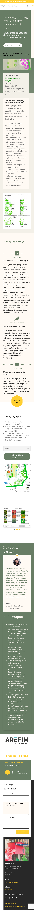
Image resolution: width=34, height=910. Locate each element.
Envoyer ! (22, 832)
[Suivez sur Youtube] (12, 897)
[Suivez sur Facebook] (5, 897)
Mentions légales (10, 903)
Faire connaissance (21, 772)
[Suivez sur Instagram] (9, 897)
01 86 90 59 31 (8, 890)
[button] (14, 529)
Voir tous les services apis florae (12, 54)
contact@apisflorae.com (11, 882)
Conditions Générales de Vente (15, 906)
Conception (12, 45)
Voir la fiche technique (17, 456)
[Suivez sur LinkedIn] (16, 897)
